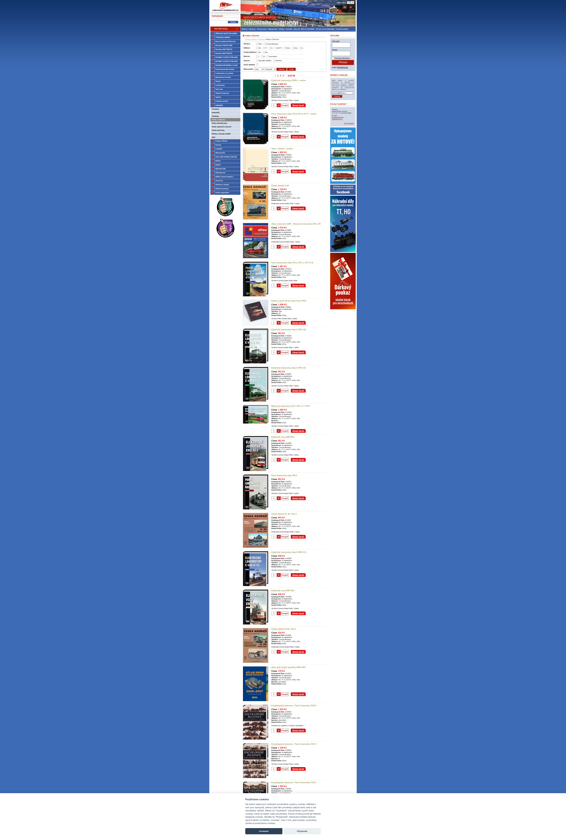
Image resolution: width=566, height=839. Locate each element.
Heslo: (335, 50)
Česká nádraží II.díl (280, 185)
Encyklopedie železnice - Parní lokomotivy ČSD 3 (293, 744)
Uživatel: (336, 41)
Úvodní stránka (250, 39)
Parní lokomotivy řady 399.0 (284, 475)
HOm (288, 48)
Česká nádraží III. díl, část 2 (284, 514)
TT (266, 48)
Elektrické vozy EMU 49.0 (282, 590)
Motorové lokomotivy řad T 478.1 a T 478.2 (290, 406)
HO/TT (279, 48)
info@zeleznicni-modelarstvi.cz (338, 118)
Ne (260, 52)
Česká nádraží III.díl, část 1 (283, 629)
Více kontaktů (349, 123)
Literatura (261, 39)
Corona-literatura (272, 44)
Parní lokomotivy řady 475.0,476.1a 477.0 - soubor (294, 114)
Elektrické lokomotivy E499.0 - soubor (288, 80)
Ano (266, 52)
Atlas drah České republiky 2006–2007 (288, 667)
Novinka (279, 60)
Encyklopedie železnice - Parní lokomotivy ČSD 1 (293, 782)
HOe (296, 48)
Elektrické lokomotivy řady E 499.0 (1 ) (288, 552)
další (290, 75)
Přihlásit (343, 62)
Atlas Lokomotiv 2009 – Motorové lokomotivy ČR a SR (296, 224)
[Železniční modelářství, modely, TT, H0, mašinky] (298, 13)
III (264, 56)
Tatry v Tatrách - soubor (282, 148)
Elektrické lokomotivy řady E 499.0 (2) (288, 329)
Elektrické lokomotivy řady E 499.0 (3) (288, 368)
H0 (260, 48)
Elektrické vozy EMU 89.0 (282, 437)
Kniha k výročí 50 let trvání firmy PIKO (288, 301)
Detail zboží (298, 105)
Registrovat (342, 67)
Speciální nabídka (265, 60)
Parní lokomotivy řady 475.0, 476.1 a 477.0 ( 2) (292, 263)
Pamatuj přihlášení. (342, 58)
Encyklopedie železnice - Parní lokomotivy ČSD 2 (293, 705)
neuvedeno (273, 56)
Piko (260, 44)
